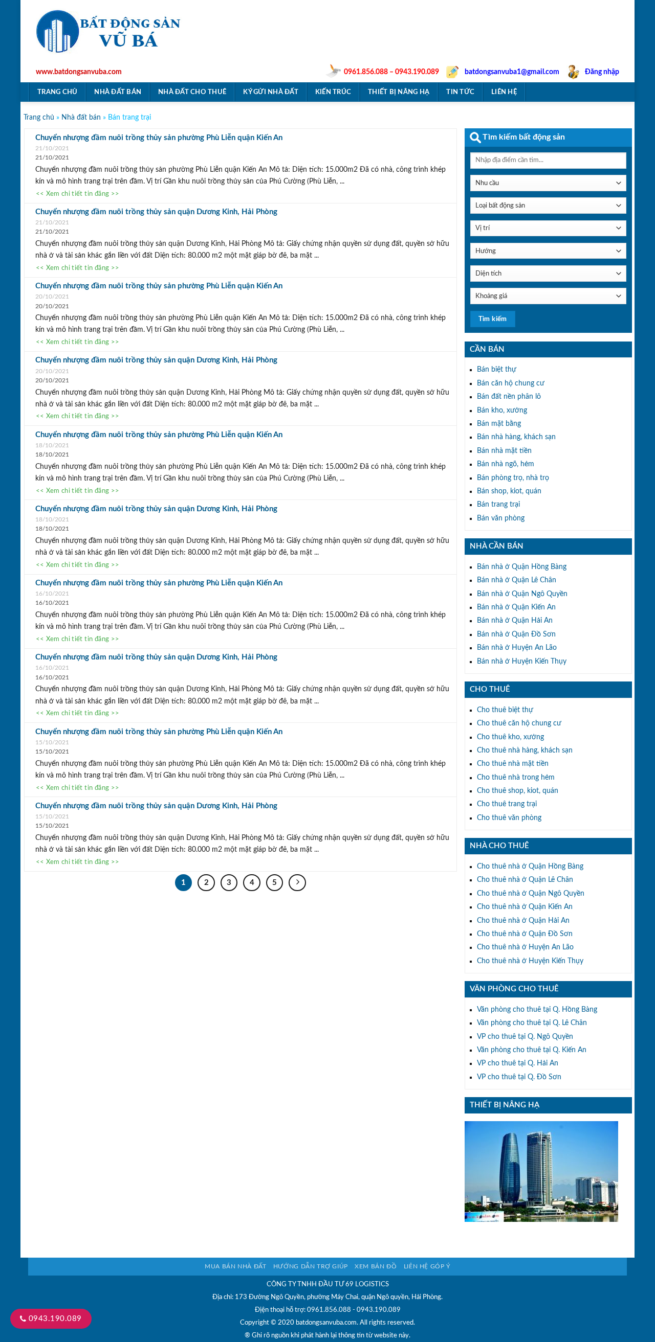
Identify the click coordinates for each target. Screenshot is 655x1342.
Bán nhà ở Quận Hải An (515, 620)
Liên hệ (504, 92)
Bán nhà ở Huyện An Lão (517, 647)
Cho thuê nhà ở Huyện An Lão (525, 947)
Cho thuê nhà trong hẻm (516, 777)
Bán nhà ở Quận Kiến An (516, 607)
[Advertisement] (442, 44)
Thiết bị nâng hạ (398, 92)
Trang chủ (57, 92)
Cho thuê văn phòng (509, 818)
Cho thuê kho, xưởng (510, 737)
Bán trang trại (498, 504)
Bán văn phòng (501, 518)
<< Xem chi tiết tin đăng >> (78, 194)
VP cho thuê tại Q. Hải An (517, 1063)
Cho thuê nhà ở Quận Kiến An (525, 907)
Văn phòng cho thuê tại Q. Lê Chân (532, 1023)
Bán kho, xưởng (502, 410)
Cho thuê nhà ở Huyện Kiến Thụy (530, 961)
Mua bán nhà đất (235, 1266)
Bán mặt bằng (499, 423)
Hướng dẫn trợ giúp (310, 1266)
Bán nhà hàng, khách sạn (516, 437)
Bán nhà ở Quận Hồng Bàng (521, 567)
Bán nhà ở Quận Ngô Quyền (522, 594)
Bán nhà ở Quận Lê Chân (516, 580)
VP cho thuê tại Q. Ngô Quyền (525, 1036)
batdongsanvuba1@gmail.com (512, 72)
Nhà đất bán (117, 92)
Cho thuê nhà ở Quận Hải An (523, 920)
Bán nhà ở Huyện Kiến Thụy (521, 661)
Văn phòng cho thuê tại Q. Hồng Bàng (537, 1009)
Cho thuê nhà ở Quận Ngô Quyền (530, 893)
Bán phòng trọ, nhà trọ (513, 478)
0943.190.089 (53, 1319)
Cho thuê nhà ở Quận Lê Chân (525, 879)
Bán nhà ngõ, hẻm (505, 464)
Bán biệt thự (496, 369)
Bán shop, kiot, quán (509, 491)
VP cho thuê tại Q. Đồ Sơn (519, 1077)
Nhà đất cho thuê (192, 92)
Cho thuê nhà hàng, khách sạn (525, 750)
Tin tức (460, 92)
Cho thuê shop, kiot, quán (517, 790)
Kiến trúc (333, 92)
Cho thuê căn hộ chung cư (519, 723)
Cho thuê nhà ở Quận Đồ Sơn (525, 934)
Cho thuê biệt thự (505, 710)
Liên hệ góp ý (427, 1266)
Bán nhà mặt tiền (504, 450)
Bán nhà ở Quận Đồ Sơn (516, 634)
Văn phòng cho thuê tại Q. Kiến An (531, 1050)
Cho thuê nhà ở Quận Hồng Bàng (530, 866)
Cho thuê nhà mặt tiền (513, 763)
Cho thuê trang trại (507, 804)
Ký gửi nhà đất (270, 92)
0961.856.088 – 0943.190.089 (391, 72)
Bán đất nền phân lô (509, 396)
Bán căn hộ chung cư (510, 383)
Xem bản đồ (376, 1266)
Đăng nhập (602, 72)
